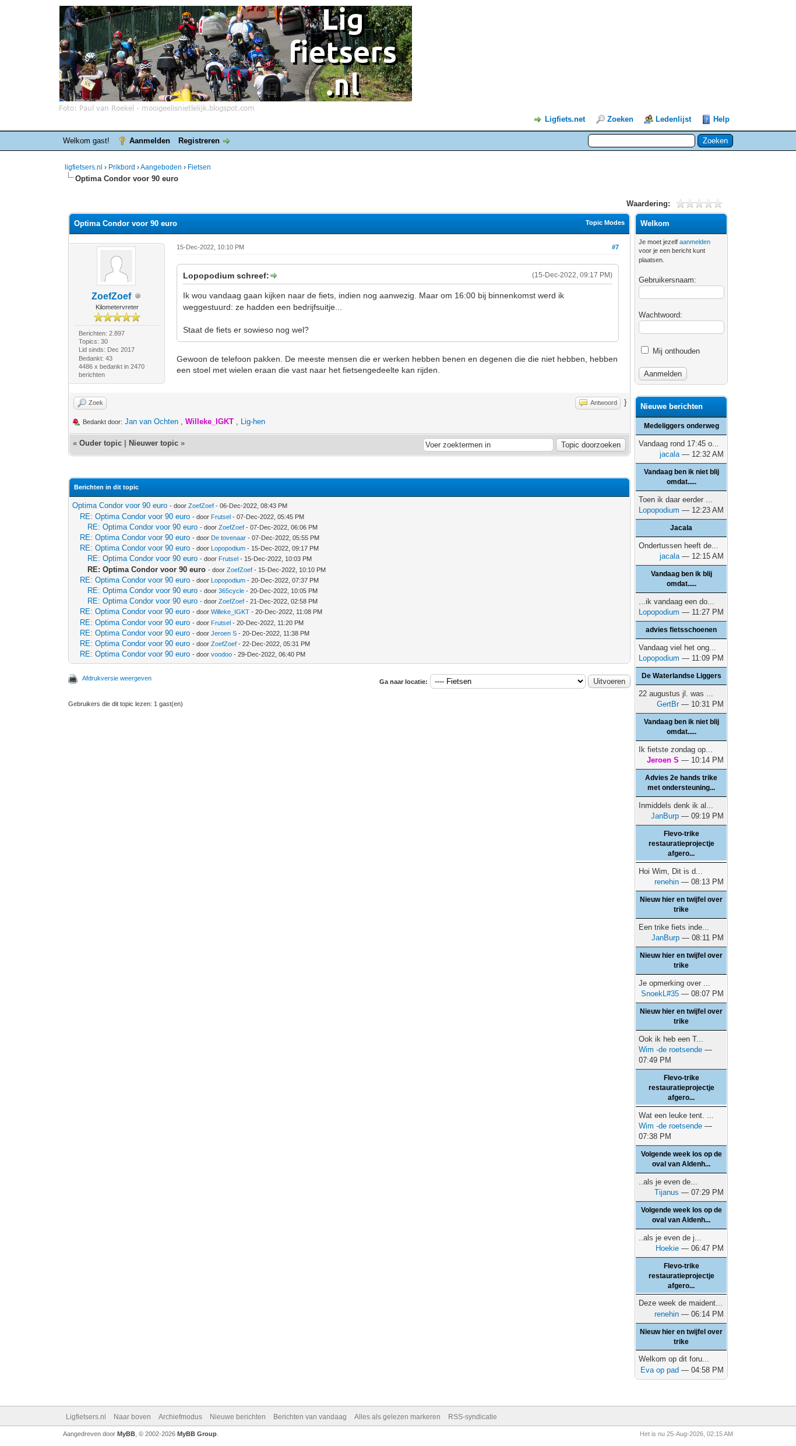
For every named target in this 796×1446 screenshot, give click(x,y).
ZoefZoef (111, 296)
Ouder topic (100, 443)
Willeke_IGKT (230, 611)
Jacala (681, 528)
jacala (669, 454)
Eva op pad (659, 1370)
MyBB (126, 1433)
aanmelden (694, 241)
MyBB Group (197, 1433)
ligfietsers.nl (84, 167)
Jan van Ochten (151, 421)
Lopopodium (228, 548)
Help (721, 119)
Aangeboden (161, 167)
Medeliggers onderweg (681, 426)
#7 (615, 247)
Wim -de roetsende (670, 1049)
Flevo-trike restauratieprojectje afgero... (681, 844)
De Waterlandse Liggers (681, 676)
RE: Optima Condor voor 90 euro (135, 516)
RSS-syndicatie (472, 1417)
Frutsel (221, 516)
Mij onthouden (675, 351)
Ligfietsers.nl (86, 1417)
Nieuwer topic (153, 443)
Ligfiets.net (565, 119)
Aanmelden (149, 140)
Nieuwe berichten (238, 1417)
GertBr (668, 704)
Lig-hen (253, 421)
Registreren (199, 140)
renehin (666, 881)
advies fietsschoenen (681, 630)
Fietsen (199, 167)
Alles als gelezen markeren (397, 1417)
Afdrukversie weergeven (117, 678)
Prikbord (121, 167)
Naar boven (132, 1417)
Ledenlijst (673, 119)
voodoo (221, 654)
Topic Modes (605, 222)
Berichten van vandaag (310, 1417)
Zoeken (620, 119)
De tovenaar (228, 537)
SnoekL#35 (660, 993)
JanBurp (665, 816)
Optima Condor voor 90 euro (119, 505)
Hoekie (667, 1248)
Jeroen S (224, 633)
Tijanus (666, 1192)
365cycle (231, 590)
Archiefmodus (180, 1417)
